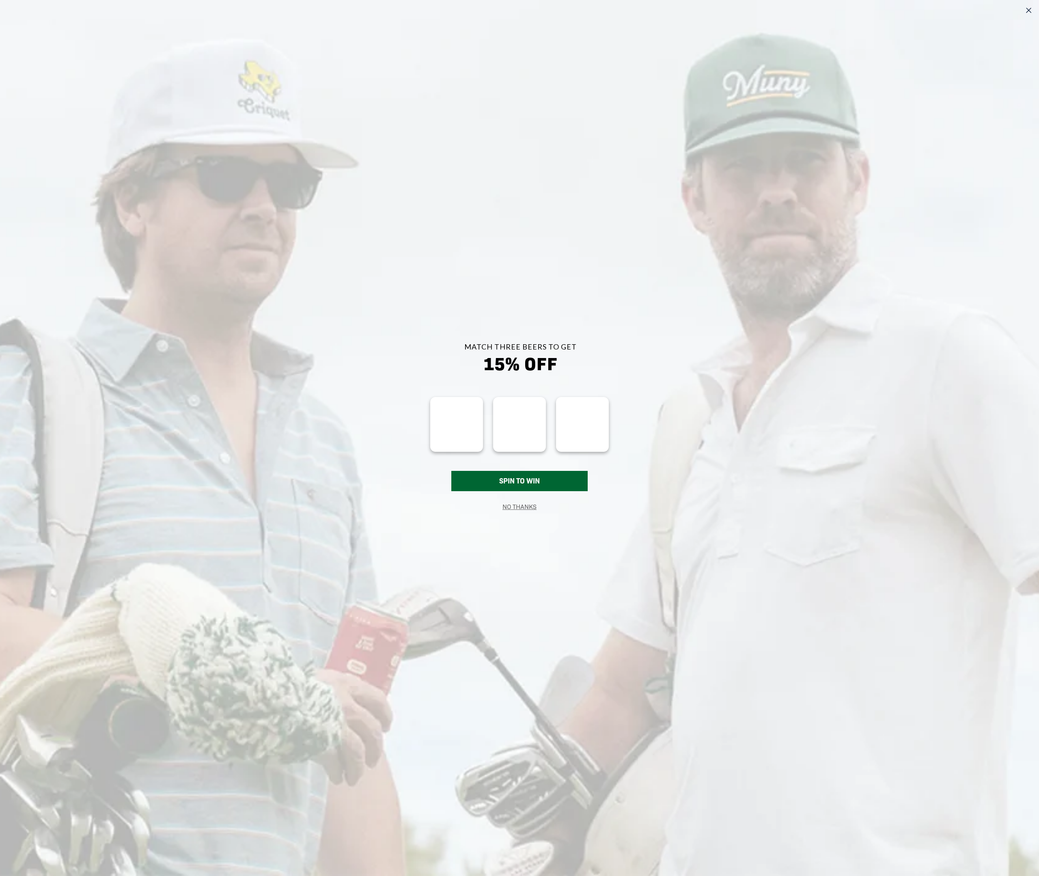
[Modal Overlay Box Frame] (519, 438)
